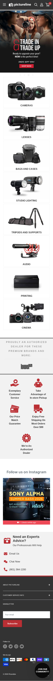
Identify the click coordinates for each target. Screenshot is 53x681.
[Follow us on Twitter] (11, 646)
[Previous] (7, 366)
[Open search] (36, 4)
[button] (42, 670)
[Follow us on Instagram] (16, 646)
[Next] (46, 366)
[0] (47, 4)
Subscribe (12, 623)
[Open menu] (4, 4)
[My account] (41, 4)
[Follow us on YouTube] (22, 646)
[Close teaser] (33, 661)
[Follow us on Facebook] (5, 646)
